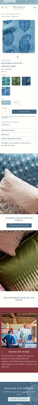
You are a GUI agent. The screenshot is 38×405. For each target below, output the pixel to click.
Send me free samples (19, 399)
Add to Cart (24, 112)
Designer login (7, 116)
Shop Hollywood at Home (19, 225)
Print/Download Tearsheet (11, 122)
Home (3, 14)
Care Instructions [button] (11, 138)
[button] (19, 36)
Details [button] (5, 134)
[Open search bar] (6, 7)
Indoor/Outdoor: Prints (13, 14)
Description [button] (7, 131)
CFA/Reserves (5, 124)
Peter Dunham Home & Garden (22, 3)
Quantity (4, 108)
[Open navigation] (2, 7)
